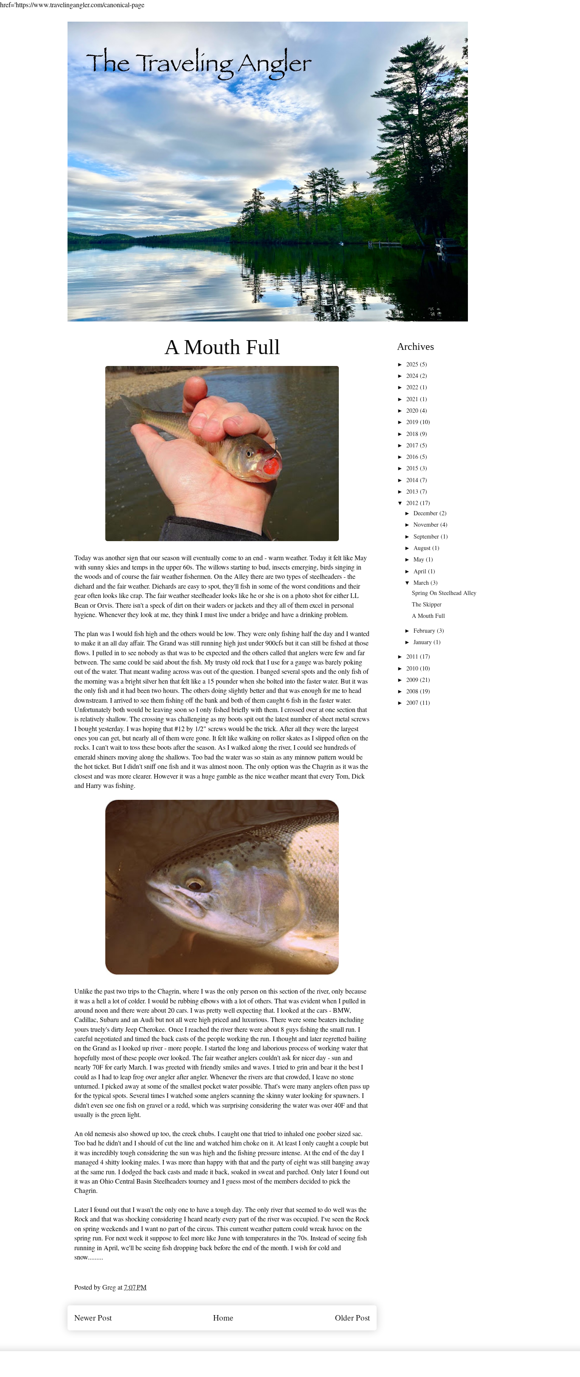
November (427, 524)
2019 (413, 422)
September (427, 536)
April (421, 571)
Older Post (352, 1317)
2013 (413, 491)
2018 (413, 434)
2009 (413, 680)
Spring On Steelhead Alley (444, 593)
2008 (413, 691)
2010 (413, 668)
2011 (413, 656)
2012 (413, 503)
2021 (413, 399)
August (423, 548)
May (420, 559)
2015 (413, 468)
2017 (413, 445)
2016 (413, 456)
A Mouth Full (428, 616)
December (426, 513)
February (425, 630)
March (422, 582)
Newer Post (93, 1317)
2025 (413, 364)
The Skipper (427, 604)
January (424, 642)
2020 (413, 410)
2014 (413, 480)
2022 (413, 387)
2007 (413, 702)
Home (223, 1317)
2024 (413, 375)
